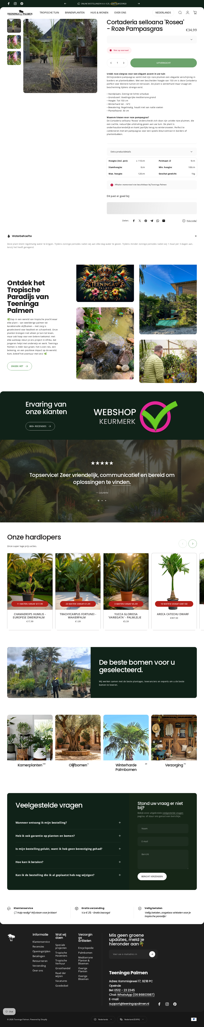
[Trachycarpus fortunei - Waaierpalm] (78, 581)
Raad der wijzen (60, 975)
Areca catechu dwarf (174, 614)
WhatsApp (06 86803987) (136, 995)
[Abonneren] (152, 954)
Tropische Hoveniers (61, 954)
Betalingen (39, 956)
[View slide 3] (105, 500)
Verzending (39, 965)
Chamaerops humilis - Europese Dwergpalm (30, 615)
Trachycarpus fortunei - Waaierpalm (78, 615)
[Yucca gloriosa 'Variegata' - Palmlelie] (126, 581)
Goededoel (61, 985)
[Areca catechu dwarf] (174, 581)
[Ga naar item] (14, 26)
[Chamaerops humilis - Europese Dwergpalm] (30, 581)
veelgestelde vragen (172, 812)
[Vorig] (65, 3)
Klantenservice (41, 941)
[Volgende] (138, 3)
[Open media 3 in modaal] (60, 56)
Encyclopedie (85, 947)
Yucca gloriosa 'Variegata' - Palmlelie (126, 615)
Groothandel (62, 968)
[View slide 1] (98, 500)
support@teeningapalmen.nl (129, 1004)
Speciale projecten (61, 946)
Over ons (38, 970)
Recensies (38, 946)
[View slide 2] (102, 500)
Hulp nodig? (192, 221)
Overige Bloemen (83, 978)
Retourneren (40, 960)
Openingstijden (41, 951)
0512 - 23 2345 (124, 990)
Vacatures (61, 980)
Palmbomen (85, 952)
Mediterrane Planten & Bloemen (85, 960)
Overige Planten (82, 970)
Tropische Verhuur (61, 962)
